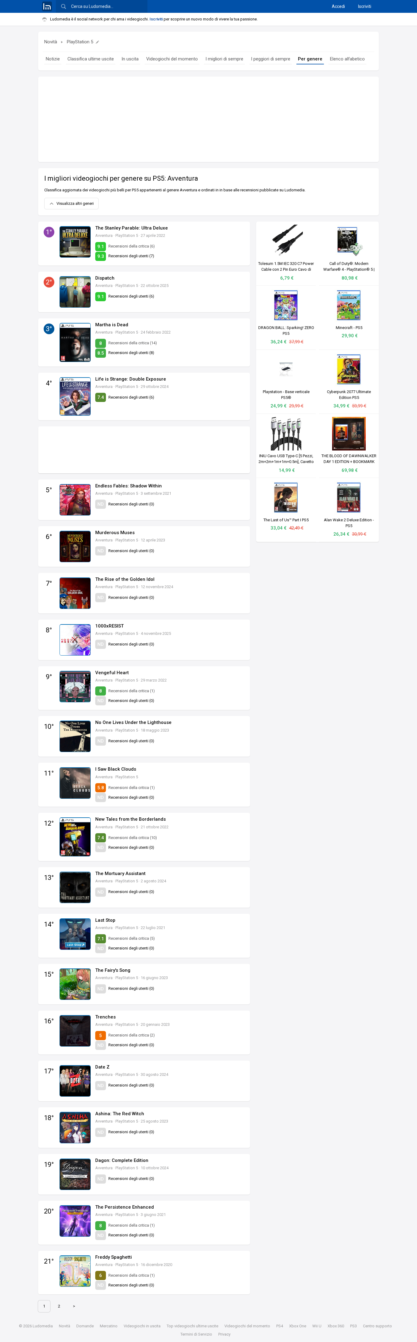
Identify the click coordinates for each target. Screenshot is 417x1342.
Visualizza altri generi (75, 203)
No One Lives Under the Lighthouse (133, 722)
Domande (85, 1326)
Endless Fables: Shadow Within (128, 486)
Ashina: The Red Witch (119, 1113)
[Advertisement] (208, 119)
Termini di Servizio (196, 1334)
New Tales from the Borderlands (130, 819)
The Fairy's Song (112, 970)
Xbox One (297, 1326)
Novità (50, 42)
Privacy (224, 1334)
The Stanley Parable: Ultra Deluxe (131, 228)
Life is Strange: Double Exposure (130, 379)
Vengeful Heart (112, 672)
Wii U (316, 1326)
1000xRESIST (109, 626)
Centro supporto (377, 1326)
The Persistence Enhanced (124, 1207)
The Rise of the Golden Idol (124, 579)
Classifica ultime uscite (90, 59)
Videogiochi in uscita (142, 1326)
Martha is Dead (111, 324)
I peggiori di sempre (270, 59)
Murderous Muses (115, 532)
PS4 (279, 1326)
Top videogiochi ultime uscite (192, 1326)
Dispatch (104, 278)
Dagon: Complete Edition (121, 1160)
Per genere (310, 59)
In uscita (130, 59)
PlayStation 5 (80, 42)
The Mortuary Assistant (120, 873)
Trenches (105, 1017)
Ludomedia (43, 1326)
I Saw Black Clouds (115, 769)
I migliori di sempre (224, 59)
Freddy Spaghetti (113, 1257)
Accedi (338, 6)
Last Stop (105, 920)
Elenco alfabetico (347, 59)
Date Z (102, 1067)
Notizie (53, 59)
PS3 (353, 1326)
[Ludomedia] (47, 6)
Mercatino (109, 1326)
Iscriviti (364, 6)
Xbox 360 (336, 1326)
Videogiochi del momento (172, 59)
